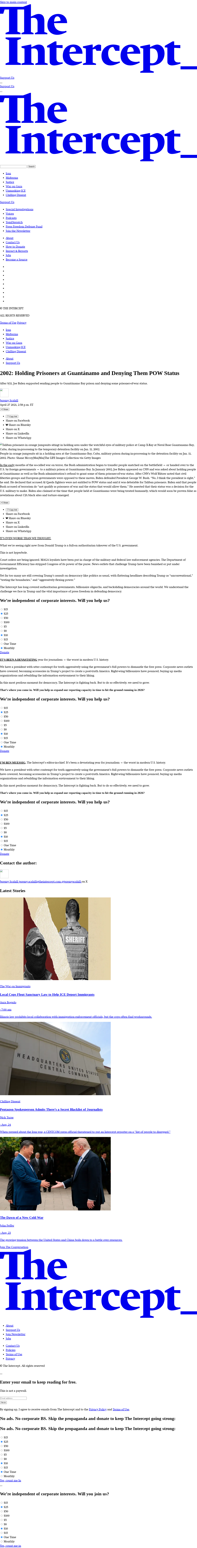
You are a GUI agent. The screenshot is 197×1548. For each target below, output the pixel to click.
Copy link (13, 416)
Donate (4, 652)
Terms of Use (14, 1354)
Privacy (10, 1358)
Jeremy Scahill (9, 400)
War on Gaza (14, 342)
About (9, 358)
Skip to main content (13, 2)
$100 (7, 622)
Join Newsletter (15, 1334)
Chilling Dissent (16, 351)
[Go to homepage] (98, 73)
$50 (6, 618)
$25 (6, 613)
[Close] (1, 1485)
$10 (6, 635)
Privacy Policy (98, 1409)
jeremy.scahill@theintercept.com (40, 881)
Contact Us (13, 1345)
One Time (10, 643)
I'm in (3, 1402)
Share (5, 409)
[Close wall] (1, 1373)
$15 (6, 609)
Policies (10, 1350)
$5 (5, 626)
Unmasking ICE (16, 347)
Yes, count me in (10, 1545)
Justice (10, 338)
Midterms (12, 334)
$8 (5, 630)
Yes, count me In (10, 1480)
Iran (8, 330)
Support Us (7, 77)
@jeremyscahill (72, 881)
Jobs (8, 1338)
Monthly (9, 648)
